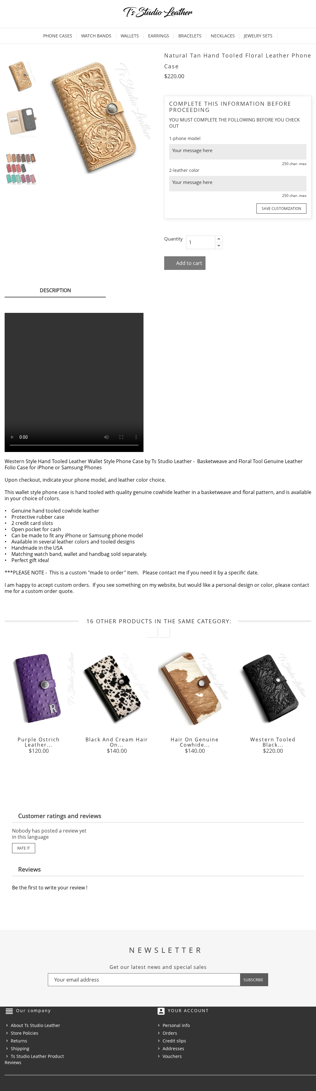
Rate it (23, 848)
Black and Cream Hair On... (116, 742)
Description (55, 290)
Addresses (173, 1048)
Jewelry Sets (258, 36)
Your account (188, 1010)
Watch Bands (96, 36)
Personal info (176, 1025)
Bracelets (190, 36)
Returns (19, 1041)
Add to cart (188, 263)
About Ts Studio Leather (35, 1025)
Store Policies (24, 1033)
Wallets (130, 36)
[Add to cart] (181, 767)
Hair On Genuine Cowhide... (195, 742)
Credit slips (174, 1041)
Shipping (20, 1048)
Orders (170, 1033)
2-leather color (184, 170)
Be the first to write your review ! (49, 887)
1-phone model (185, 138)
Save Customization (281, 208)
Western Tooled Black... (273, 742)
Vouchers (172, 1056)
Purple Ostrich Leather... (39, 742)
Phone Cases (57, 36)
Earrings (158, 36)
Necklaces (223, 36)
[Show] (38, 767)
